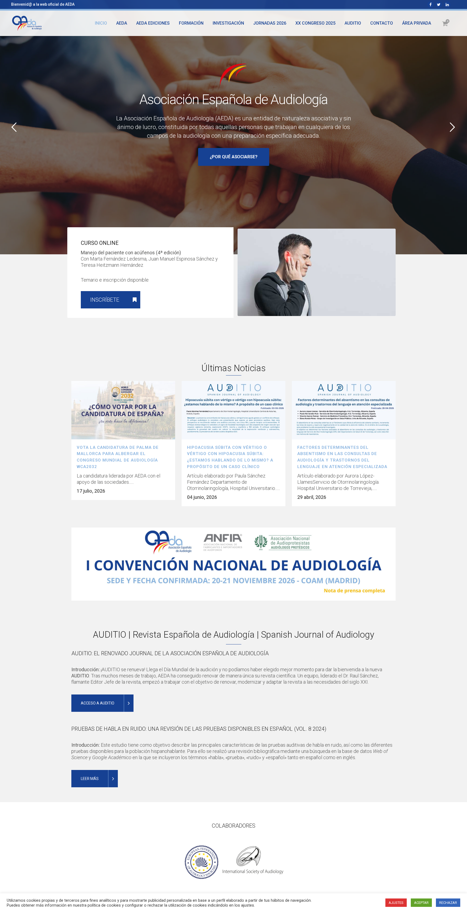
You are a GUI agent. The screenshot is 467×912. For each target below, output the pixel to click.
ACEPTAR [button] (421, 903)
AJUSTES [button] (396, 903)
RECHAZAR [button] (448, 903)
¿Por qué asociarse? (234, 156)
